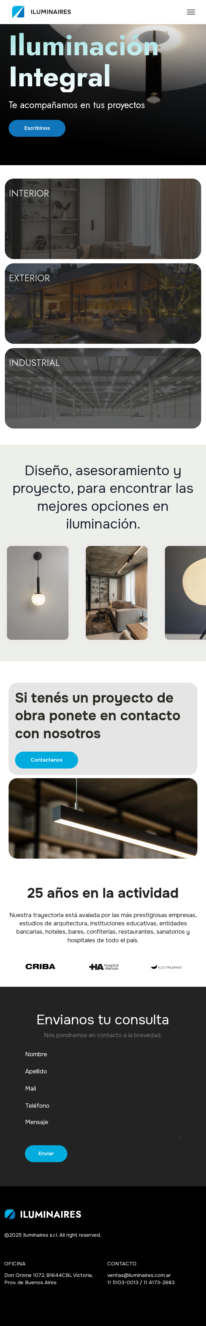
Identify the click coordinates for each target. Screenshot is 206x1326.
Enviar (46, 1153)
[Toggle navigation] (191, 12)
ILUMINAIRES (51, 12)
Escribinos (37, 128)
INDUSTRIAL (34, 363)
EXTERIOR (29, 278)
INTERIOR (29, 193)
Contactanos (46, 759)
